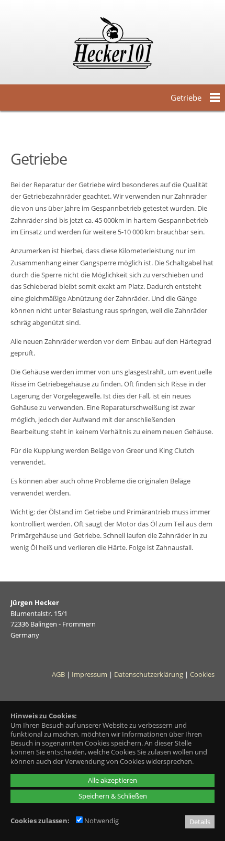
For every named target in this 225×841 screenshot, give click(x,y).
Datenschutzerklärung (148, 674)
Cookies (202, 674)
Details (199, 821)
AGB (58, 674)
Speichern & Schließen (112, 796)
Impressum (89, 674)
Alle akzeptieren (112, 780)
